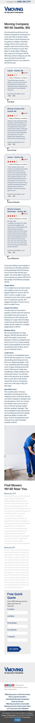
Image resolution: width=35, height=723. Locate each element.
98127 (25, 562)
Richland (7, 533)
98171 (6, 580)
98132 (19, 565)
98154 (19, 572)
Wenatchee (8, 543)
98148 (6, 572)
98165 (6, 577)
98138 (19, 567)
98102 (13, 550)
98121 (19, 560)
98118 (6, 560)
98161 (19, 575)
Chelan (15, 503)
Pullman (23, 528)
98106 (12, 552)
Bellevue (7, 501)
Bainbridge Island (17, 498)
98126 (19, 562)
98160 (12, 575)
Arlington (25, 496)
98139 (25, 567)
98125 (12, 562)
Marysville (16, 518)
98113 (25, 555)
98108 (25, 552)
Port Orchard (16, 526)
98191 (19, 585)
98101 (7, 550)
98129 (6, 565)
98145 (19, 570)
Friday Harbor (25, 508)
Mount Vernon (15, 521)
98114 (6, 557)
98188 (6, 585)
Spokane (25, 536)
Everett (24, 506)
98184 (19, 582)
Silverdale (7, 536)
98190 (12, 585)
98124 (6, 562)
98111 (12, 555)
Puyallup (7, 531)
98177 (25, 580)
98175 (19, 580)
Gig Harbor (8, 511)
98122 (25, 560)
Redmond (15, 531)
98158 (6, 575)
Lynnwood (8, 518)
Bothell (23, 501)
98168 (19, 577)
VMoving (17, 685)
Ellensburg (16, 506)
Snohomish (17, 536)
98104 (26, 550)
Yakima (26, 543)
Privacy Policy (7, 687)
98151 (12, 572)
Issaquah (17, 511)
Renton (22, 531)
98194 (25, 585)
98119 (12, 560)
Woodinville (18, 543)
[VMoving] (17, 10)
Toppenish (22, 538)
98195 (6, 587)
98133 (25, 565)
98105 (6, 552)
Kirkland (12, 513)
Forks (17, 508)
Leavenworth (9, 516)
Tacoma (14, 538)
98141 (6, 570)
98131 (12, 565)
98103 (20, 550)
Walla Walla (17, 541)
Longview (18, 516)
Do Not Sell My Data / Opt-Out (19, 687)
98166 (12, 577)
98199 (19, 587)
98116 (19, 557)
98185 (25, 582)
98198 (12, 587)
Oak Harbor (8, 523)
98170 (25, 577)
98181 (12, 582)
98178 (6, 582)
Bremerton (8, 503)
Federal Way (8, 508)
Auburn (7, 498)
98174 (12, 580)
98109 (6, 555)
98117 (25, 557)
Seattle (14, 533)
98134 (6, 567)
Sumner (7, 538)
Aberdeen (8, 496)
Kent (6, 513)
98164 (25, 575)
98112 (19, 555)
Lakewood (20, 513)
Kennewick (25, 511)
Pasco (23, 523)
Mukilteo (25, 521)
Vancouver (8, 541)
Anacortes (17, 496)
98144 (12, 570)
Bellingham (16, 501)
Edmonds (7, 506)
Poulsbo (16, 528)
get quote (13, 649)
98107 (19, 552)
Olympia (17, 523)
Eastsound (23, 503)
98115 (12, 557)
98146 (25, 570)
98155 (25, 572)
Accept (17, 720)
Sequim (21, 533)
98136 (12, 567)
